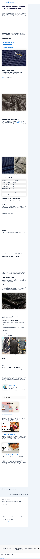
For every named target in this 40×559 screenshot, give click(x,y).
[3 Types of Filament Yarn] (10, 411)
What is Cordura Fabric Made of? (8, 42)
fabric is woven (19, 122)
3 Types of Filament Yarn (7, 414)
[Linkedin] (4, 397)
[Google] (10, 397)
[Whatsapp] (5, 397)
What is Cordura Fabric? (7, 40)
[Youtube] (9, 397)
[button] (2, 558)
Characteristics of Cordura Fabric (8, 45)
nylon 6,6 (19, 121)
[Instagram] (6, 397)
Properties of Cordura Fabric (7, 44)
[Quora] (8, 397)
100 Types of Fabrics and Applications (10, 434)
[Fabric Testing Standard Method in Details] (10, 452)
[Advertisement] (14, 25)
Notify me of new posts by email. (8, 519)
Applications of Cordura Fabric (8, 47)
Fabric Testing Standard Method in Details (11, 454)
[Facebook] (2, 397)
